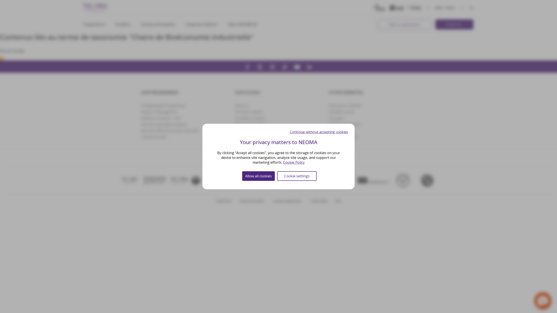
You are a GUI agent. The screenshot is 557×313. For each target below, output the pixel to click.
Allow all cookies (258, 176)
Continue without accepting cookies (319, 132)
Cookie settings (297, 176)
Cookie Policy (294, 162)
